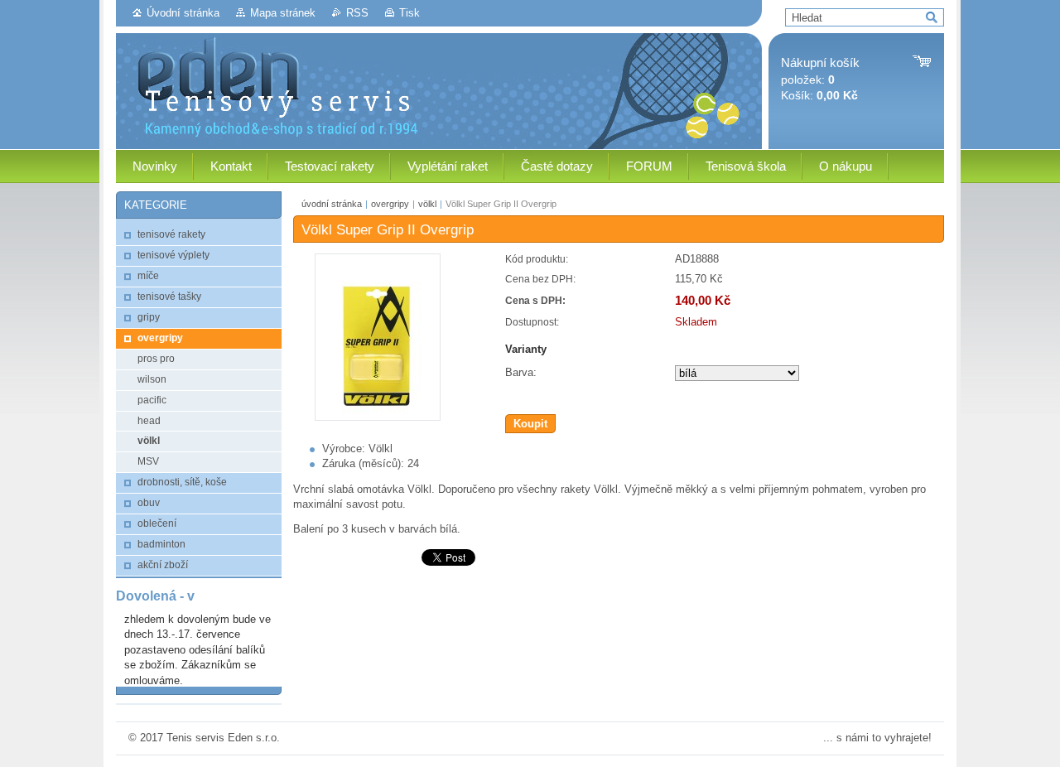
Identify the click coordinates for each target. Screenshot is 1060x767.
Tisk (409, 13)
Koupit (530, 423)
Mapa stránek (283, 13)
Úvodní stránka (183, 13)
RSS (357, 13)
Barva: (521, 372)
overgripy (390, 204)
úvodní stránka (331, 204)
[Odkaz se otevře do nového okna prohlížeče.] (378, 417)
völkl (427, 204)
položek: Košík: (820, 79)
